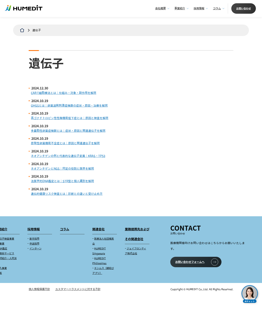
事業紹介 (179, 8)
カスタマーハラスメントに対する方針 (78, 289)
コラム (217, 8)
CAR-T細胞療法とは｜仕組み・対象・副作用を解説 (63, 92)
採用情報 (199, 8)
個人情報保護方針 (39, 289)
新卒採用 (34, 238)
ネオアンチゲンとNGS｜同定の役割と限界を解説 (62, 168)
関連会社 (98, 229)
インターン (35, 248)
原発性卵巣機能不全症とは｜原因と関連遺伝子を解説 (65, 143)
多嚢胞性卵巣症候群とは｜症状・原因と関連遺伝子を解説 (68, 130)
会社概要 (160, 8)
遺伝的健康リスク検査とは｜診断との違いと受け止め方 (67, 193)
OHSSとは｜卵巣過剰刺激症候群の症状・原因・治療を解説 (69, 105)
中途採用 (34, 243)
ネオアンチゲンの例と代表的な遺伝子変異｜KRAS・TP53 (68, 155)
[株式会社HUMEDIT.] (22, 30)
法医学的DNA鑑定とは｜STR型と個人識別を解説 (62, 181)
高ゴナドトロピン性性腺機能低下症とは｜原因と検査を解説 (69, 117)
